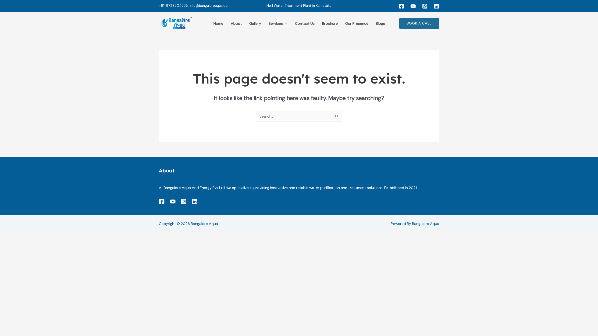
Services (276, 23)
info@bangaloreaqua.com (210, 5)
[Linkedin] (436, 6)
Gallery (255, 23)
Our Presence (356, 23)
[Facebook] (401, 6)
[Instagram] (424, 6)
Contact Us (305, 23)
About (236, 23)
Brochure (330, 23)
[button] (285, 23)
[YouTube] (413, 6)
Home (218, 23)
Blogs (380, 23)
